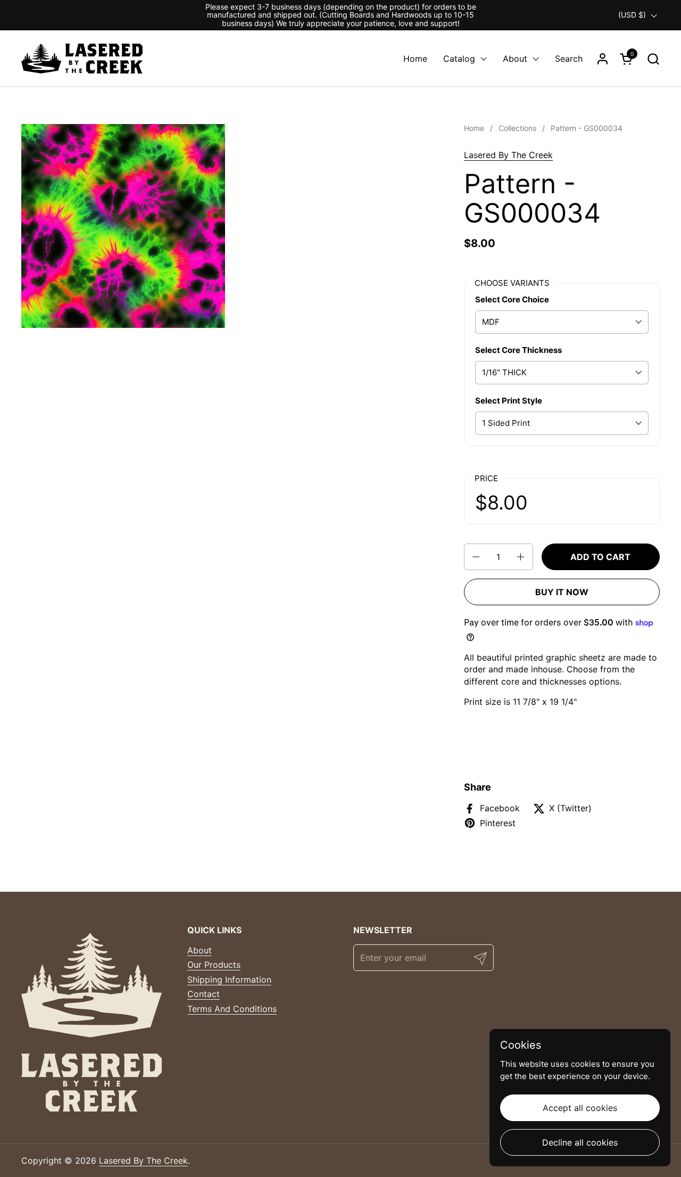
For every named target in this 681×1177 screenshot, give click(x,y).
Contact (203, 994)
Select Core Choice (512, 299)
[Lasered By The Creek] (82, 58)
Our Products (213, 964)
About (199, 950)
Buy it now (561, 592)
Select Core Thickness (518, 350)
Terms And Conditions (232, 1008)
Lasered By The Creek (508, 155)
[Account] (602, 58)
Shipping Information (229, 979)
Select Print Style (508, 401)
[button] (653, 58)
